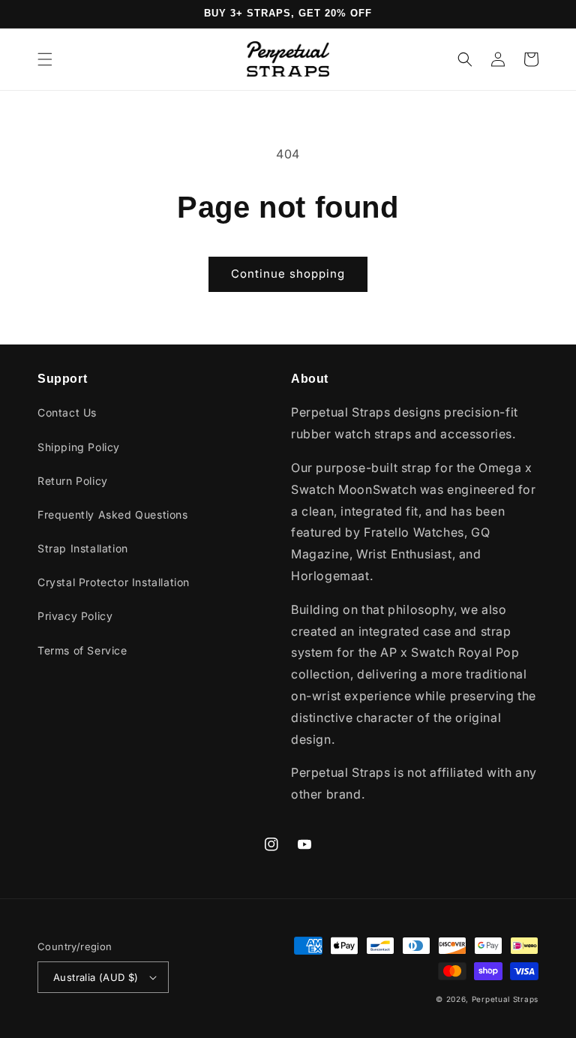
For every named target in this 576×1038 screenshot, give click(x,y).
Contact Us (67, 412)
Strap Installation (83, 548)
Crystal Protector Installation (114, 582)
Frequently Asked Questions (113, 514)
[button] (45, 59)
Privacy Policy (75, 615)
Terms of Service (83, 650)
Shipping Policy (79, 447)
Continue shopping (288, 273)
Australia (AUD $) (96, 977)
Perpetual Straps (505, 998)
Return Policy (73, 480)
